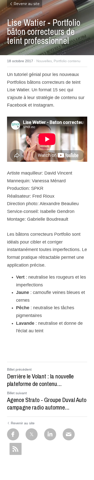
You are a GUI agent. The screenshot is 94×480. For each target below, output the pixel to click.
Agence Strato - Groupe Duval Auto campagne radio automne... (46, 403)
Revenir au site (27, 4)
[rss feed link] (16, 449)
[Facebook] (13, 434)
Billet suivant (17, 393)
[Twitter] (32, 434)
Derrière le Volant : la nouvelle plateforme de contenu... (40, 379)
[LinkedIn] (50, 434)
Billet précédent (19, 369)
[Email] (69, 434)
